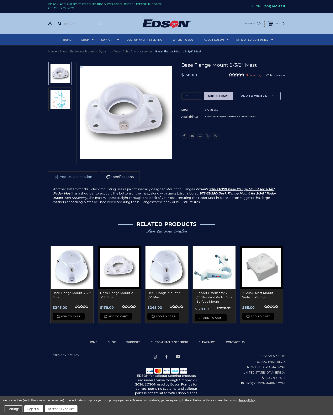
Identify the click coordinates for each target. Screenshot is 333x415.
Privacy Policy (66, 355)
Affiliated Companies (252, 39)
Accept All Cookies (61, 409)
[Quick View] (85, 254)
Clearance (206, 342)
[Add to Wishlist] (85, 264)
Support (107, 39)
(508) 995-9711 (274, 6)
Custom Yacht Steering (144, 39)
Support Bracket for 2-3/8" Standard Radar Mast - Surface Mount (214, 297)
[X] (208, 136)
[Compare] (85, 274)
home (93, 342)
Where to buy (183, 39)
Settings (13, 409)
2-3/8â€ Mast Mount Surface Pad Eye (257, 295)
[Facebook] (184, 136)
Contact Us (235, 342)
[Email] (192, 136)
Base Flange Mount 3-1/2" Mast (72, 295)
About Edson (214, 39)
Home (67, 39)
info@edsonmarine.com (265, 383)
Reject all (33, 409)
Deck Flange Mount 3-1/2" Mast (164, 295)
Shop (85, 39)
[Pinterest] (216, 136)
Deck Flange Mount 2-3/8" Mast (117, 295)
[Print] (200, 136)
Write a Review (275, 75)
